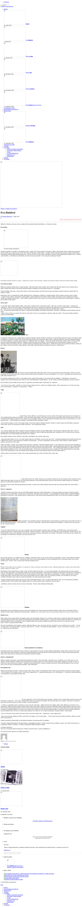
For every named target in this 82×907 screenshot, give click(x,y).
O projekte (6, 147)
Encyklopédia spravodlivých (11, 109)
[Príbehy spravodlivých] (7, 6)
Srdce (29, 56)
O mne (8, 152)
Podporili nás (10, 156)
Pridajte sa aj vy (11, 155)
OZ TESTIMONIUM (12, 153)
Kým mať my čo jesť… (34, 105)
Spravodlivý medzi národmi (14, 150)
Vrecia (30, 88)
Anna (30, 141)
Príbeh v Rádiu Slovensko (66, 219)
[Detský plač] (11, 805)
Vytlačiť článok (77, 219)
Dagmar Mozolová (7, 216)
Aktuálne (6, 146)
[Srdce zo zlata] (11, 784)
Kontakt (6, 157)
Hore (2, 885)
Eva (29, 40)
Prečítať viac (7, 850)
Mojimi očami (7, 110)
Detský (29, 72)
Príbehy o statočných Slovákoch (9, 208)
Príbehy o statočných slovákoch (15, 149)
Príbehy (6, 9)
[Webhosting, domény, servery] (42, 821)
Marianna (30, 125)
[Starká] (11, 763)
